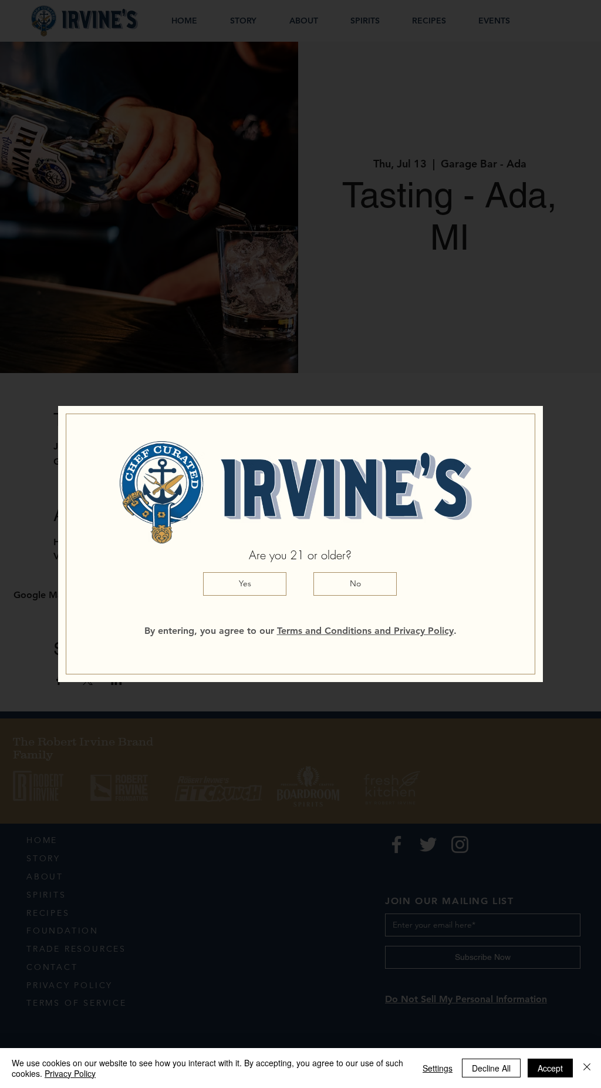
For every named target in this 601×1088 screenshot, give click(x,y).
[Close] (587, 1068)
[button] (244, 584)
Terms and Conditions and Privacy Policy (365, 630)
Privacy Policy (70, 1073)
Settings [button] (438, 1068)
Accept (550, 1068)
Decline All (491, 1068)
